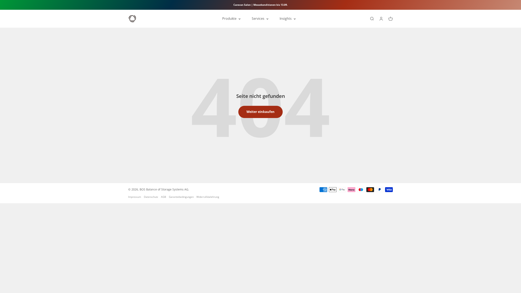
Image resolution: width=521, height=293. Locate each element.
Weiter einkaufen (260, 111)
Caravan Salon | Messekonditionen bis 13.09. (260, 5)
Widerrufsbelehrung (207, 197)
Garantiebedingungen (181, 197)
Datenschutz (151, 197)
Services (258, 18)
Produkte (229, 18)
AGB (163, 197)
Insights (286, 18)
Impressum (134, 197)
